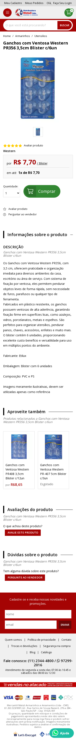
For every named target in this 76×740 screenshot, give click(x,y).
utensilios (40, 36)
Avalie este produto (23, 532)
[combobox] (38, 25)
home (7, 36)
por (8, 485)
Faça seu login (62, 3)
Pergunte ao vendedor (25, 577)
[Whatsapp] (61, 733)
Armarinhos (22, 36)
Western (9, 151)
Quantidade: (10, 186)
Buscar (64, 25)
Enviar (65, 624)
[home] (26, 12)
